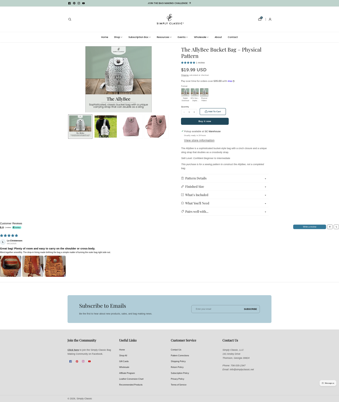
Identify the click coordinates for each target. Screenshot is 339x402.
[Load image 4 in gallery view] (156, 127)
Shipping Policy (178, 361)
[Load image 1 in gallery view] (80, 127)
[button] (117, 37)
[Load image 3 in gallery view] (131, 127)
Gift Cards (124, 361)
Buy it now (205, 121)
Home (104, 37)
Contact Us (176, 350)
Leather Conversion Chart (131, 379)
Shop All (123, 355)
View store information (199, 140)
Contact (233, 37)
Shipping (185, 75)
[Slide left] (69, 126)
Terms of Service (178, 385)
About (218, 37)
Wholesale (124, 367)
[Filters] (330, 227)
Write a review (309, 227)
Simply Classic (84, 399)
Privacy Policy (177, 379)
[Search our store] (70, 19)
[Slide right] (168, 126)
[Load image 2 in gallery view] (106, 127)
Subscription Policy (180, 373)
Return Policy (177, 367)
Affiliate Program (127, 373)
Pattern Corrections (180, 355)
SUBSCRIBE (250, 309)
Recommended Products (130, 385)
